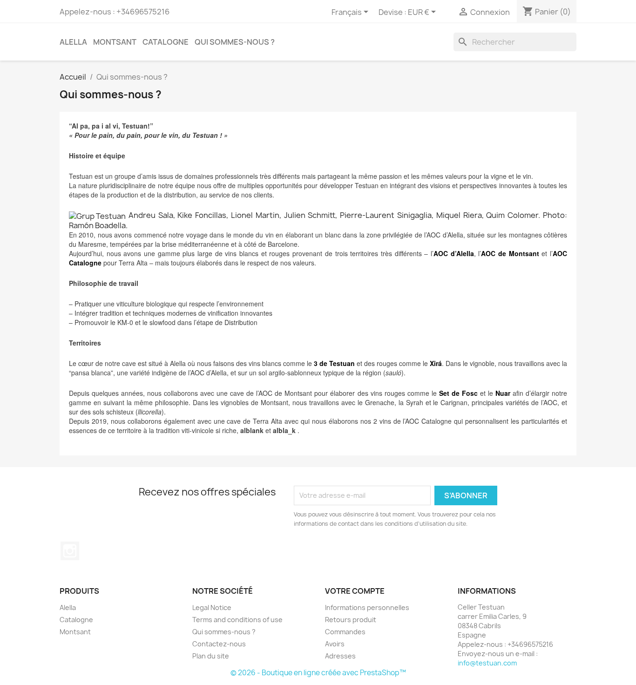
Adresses (340, 655)
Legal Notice (211, 607)
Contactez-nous (219, 643)
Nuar (502, 393)
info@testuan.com (487, 662)
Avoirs (335, 643)
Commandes (345, 631)
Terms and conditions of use (237, 619)
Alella (73, 42)
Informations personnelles (367, 607)
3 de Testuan (334, 363)
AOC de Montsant (510, 253)
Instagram (70, 551)
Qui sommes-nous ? (235, 42)
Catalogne (165, 42)
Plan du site (210, 655)
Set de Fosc (458, 393)
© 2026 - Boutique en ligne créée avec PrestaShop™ (318, 673)
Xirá (436, 363)
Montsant (114, 42)
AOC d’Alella (453, 253)
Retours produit (350, 619)
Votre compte (355, 591)
